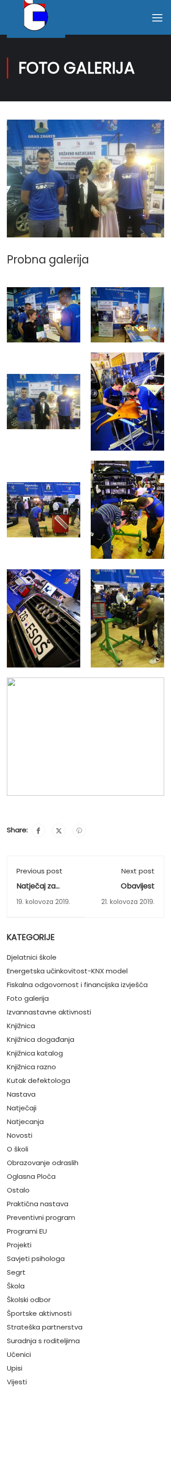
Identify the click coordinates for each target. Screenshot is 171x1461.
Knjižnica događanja (40, 1039)
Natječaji (21, 1108)
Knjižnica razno (31, 1067)
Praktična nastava (37, 1204)
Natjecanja (25, 1121)
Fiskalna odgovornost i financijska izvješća (77, 984)
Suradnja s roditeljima (43, 1340)
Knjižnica (21, 1025)
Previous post (39, 871)
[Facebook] (38, 830)
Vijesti (17, 1382)
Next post (138, 871)
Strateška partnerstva (45, 1327)
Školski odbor (29, 1299)
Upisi (14, 1368)
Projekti (19, 1245)
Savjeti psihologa (36, 1258)
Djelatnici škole (32, 957)
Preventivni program (41, 1217)
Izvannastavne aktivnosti (49, 1012)
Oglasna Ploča (31, 1176)
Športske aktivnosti (39, 1313)
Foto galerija (28, 998)
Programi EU (27, 1231)
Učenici (19, 1354)
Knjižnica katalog (35, 1053)
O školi (17, 1149)
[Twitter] (59, 830)
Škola (16, 1286)
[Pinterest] (79, 830)
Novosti (19, 1135)
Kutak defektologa (38, 1080)
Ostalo (18, 1190)
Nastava (21, 1094)
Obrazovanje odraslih (42, 1162)
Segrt (16, 1272)
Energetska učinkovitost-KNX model (67, 971)
